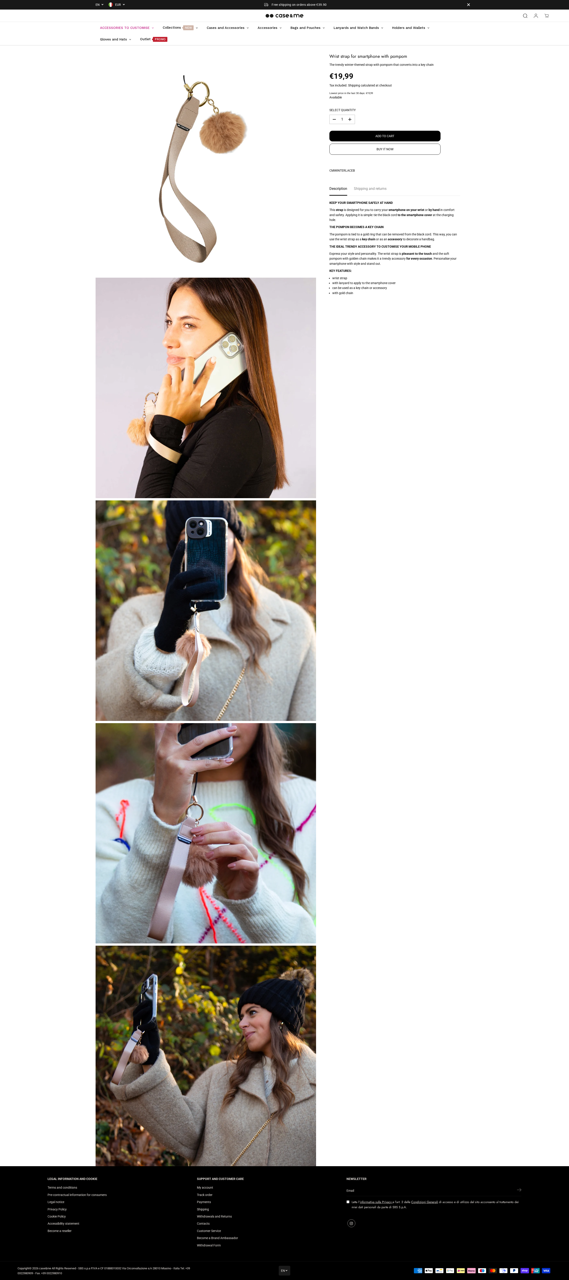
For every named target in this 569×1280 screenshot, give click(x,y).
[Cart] (546, 16)
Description (338, 189)
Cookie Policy (57, 1216)
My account (205, 1187)
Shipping (354, 85)
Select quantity (342, 110)
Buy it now (385, 149)
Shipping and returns (370, 189)
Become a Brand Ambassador (217, 1238)
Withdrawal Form (209, 1245)
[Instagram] (351, 1223)
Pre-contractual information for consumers (77, 1195)
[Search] (525, 16)
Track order (204, 1195)
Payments (204, 1202)
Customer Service (209, 1231)
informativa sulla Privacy (376, 1202)
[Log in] (536, 16)
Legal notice (56, 1202)
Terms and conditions (62, 1187)
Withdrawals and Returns (214, 1216)
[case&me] (284, 16)
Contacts (203, 1223)
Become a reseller (60, 1231)
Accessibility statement (63, 1223)
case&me (45, 1268)
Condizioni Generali (424, 1202)
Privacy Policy (57, 1209)
